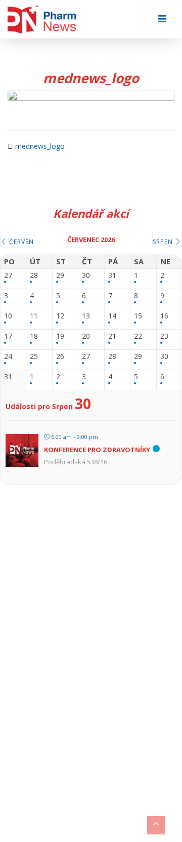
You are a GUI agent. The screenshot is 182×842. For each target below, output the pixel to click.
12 (60, 316)
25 (34, 356)
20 (86, 336)
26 (60, 356)
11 (34, 316)
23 (164, 336)
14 (112, 316)
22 (138, 336)
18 (34, 336)
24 (8, 356)
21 (112, 336)
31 (112, 275)
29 (60, 275)
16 (164, 316)
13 (86, 316)
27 (8, 275)
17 (8, 336)
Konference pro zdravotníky (97, 449)
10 (8, 316)
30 (86, 275)
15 (138, 316)
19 (60, 336)
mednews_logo (40, 146)
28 (34, 275)
